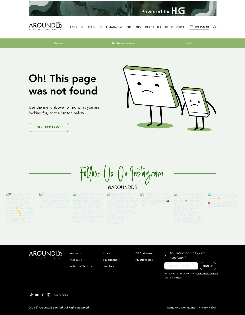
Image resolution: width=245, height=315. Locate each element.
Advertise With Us (81, 266)
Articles (107, 253)
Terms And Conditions (180, 307)
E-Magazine (110, 260)
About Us (76, 253)
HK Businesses (144, 260)
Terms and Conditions (207, 274)
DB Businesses (144, 253)
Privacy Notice (176, 278)
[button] (199, 26)
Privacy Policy (207, 307)
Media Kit (76, 260)
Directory (108, 266)
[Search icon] (214, 27)
